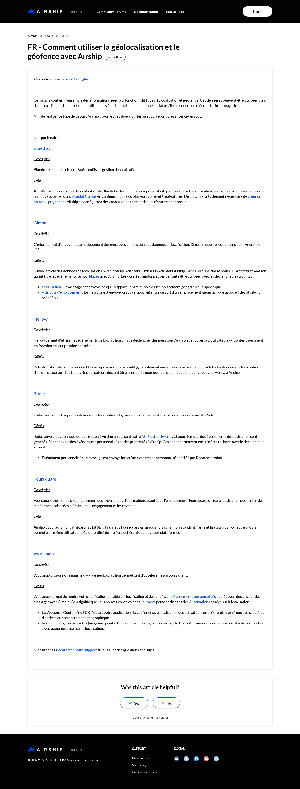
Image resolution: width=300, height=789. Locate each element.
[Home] (55, 11)
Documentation (146, 11)
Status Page (175, 11)
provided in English (75, 79)
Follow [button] (117, 57)
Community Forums (111, 11)
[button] (134, 702)
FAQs (49, 36)
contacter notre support (77, 650)
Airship (33, 36)
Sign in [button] (257, 11)
